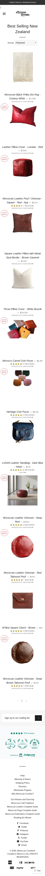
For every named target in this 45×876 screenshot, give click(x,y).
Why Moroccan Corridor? (23, 794)
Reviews (22, 786)
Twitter (24, 827)
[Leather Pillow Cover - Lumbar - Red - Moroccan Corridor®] (22, 124)
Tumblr (23, 838)
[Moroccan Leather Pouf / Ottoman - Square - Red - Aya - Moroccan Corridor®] (22, 175)
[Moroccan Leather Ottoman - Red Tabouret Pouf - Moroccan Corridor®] (22, 549)
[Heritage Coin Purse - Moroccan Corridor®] (22, 388)
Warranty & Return (22, 779)
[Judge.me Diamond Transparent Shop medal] (7, 744)
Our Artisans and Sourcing (22, 799)
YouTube (24, 841)
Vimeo (24, 845)
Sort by (11, 43)
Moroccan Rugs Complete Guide (22, 810)
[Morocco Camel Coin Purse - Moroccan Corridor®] (22, 337)
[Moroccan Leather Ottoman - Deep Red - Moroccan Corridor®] (22, 494)
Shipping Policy (23, 783)
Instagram (23, 834)
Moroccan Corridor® (26, 851)
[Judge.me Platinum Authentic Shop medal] (19, 744)
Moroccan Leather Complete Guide (22, 807)
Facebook (23, 823)
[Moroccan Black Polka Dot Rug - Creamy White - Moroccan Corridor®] (22, 71)
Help (22, 776)
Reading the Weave (22, 818)
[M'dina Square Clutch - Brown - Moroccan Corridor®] (22, 604)
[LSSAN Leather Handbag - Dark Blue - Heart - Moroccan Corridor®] (22, 439)
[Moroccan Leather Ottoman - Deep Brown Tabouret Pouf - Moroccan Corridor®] (22, 655)
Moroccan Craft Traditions (22, 803)
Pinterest (24, 830)
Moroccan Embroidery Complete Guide (22, 814)
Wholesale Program (22, 790)
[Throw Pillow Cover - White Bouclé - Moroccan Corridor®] (22, 286)
